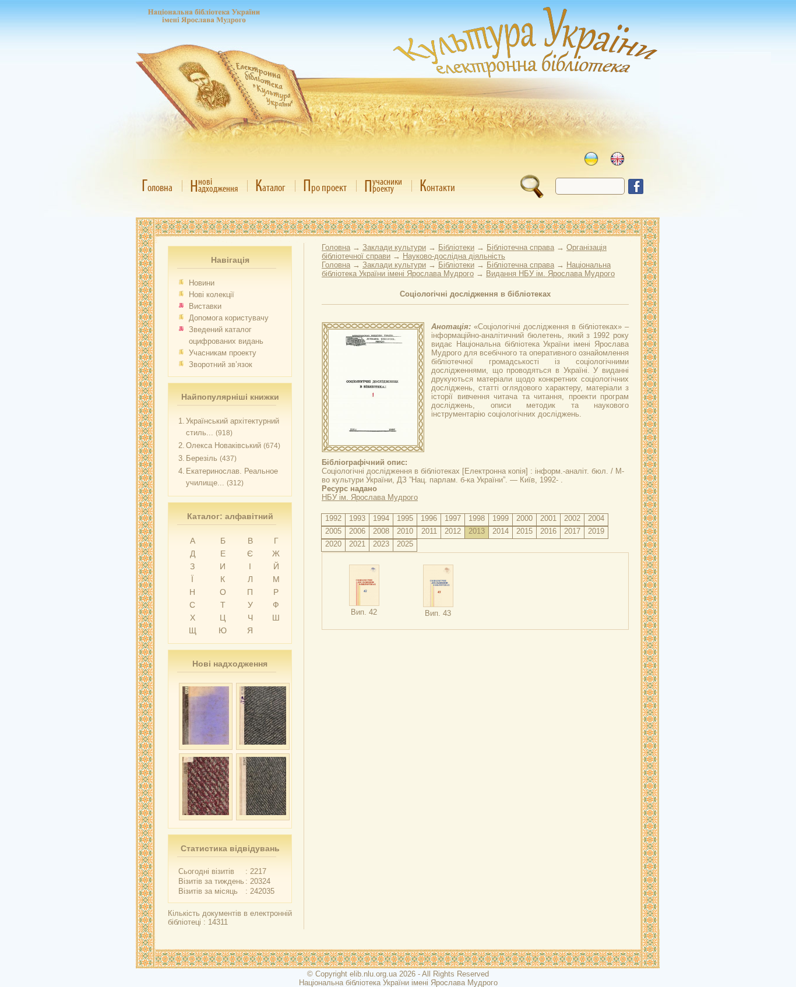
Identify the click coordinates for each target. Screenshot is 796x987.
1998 (477, 518)
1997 (453, 518)
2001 (548, 518)
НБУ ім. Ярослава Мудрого (370, 497)
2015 (524, 531)
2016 (548, 531)
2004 (596, 518)
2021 (357, 544)
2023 (381, 544)
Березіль (201, 458)
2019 (596, 531)
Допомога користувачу (229, 317)
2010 (405, 531)
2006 (357, 531)
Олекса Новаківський (223, 445)
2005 (333, 531)
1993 (357, 518)
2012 (453, 531)
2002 (572, 518)
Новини (201, 283)
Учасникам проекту (222, 352)
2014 (500, 531)
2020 (333, 544)
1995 (405, 518)
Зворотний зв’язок (220, 364)
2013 (477, 531)
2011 (429, 531)
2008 (381, 531)
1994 (381, 518)
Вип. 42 (364, 612)
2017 (572, 531)
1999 (500, 518)
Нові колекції (211, 294)
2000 (524, 518)
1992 (333, 518)
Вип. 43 (438, 613)
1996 (429, 518)
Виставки (205, 306)
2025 (405, 544)
